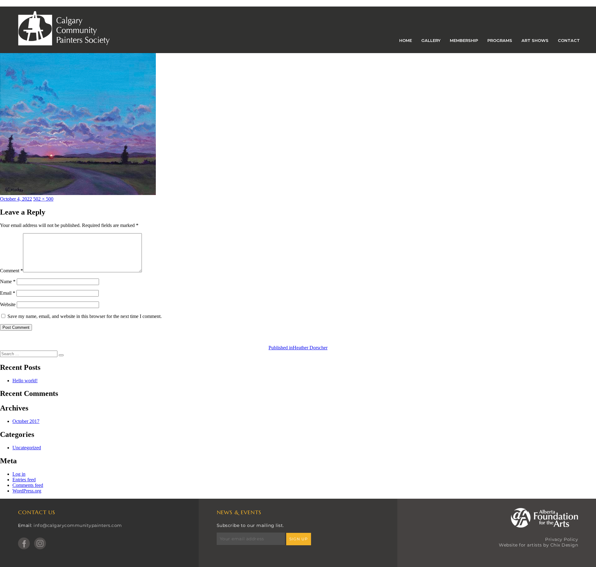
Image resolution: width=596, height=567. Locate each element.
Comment (11, 270)
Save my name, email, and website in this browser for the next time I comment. (84, 316)
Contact (569, 40)
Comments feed (27, 485)
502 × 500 (43, 199)
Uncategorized (26, 447)
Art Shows (535, 40)
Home (405, 40)
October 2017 (25, 421)
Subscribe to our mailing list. (250, 525)
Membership (464, 40)
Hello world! (25, 380)
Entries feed (24, 479)
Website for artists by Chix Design (538, 545)
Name (8, 281)
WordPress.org (26, 490)
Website (8, 304)
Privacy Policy (561, 539)
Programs (499, 40)
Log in (18, 474)
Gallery (430, 40)
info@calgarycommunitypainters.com (78, 525)
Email (7, 293)
